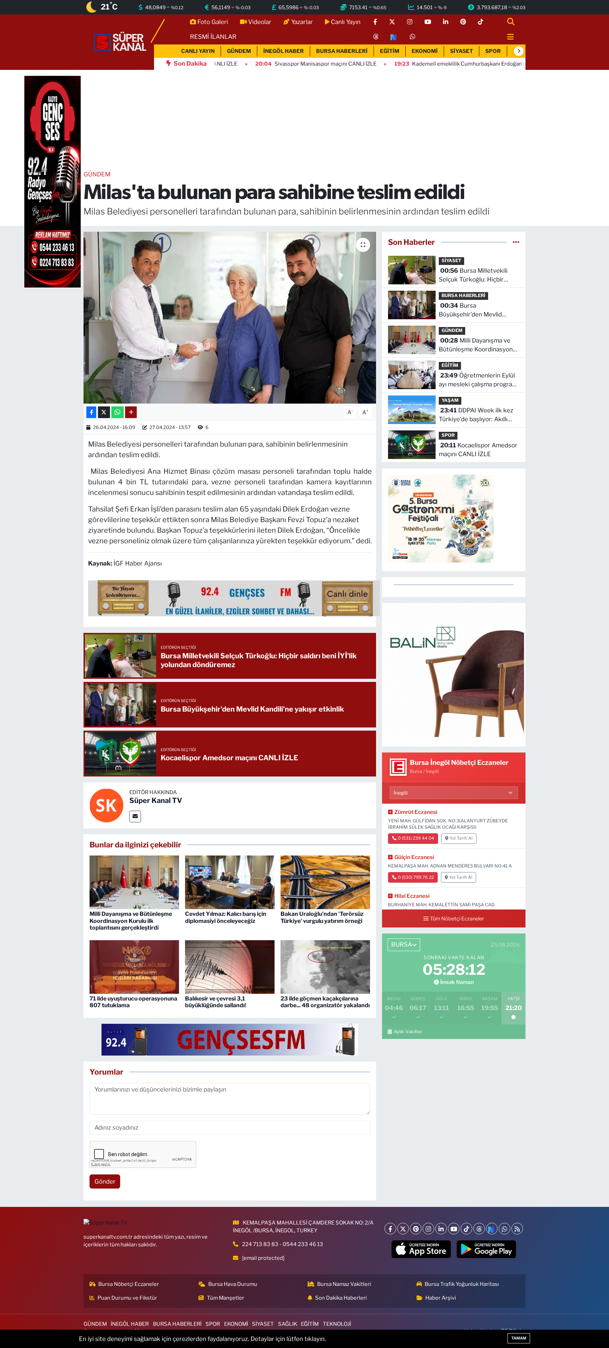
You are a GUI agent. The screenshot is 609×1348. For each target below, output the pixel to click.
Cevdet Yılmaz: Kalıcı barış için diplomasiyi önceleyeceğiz (225, 917)
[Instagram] (428, 1228)
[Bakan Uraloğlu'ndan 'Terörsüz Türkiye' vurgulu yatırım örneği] (325, 881)
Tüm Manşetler (225, 1298)
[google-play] (486, 1249)
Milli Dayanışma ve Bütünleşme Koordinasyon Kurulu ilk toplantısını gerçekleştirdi (131, 921)
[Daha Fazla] (131, 412)
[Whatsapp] (504, 1228)
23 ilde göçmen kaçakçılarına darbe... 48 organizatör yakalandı (325, 1002)
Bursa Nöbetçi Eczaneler (128, 1284)
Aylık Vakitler (408, 1031)
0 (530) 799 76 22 (416, 877)
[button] (519, 51)
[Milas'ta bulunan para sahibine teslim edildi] (230, 318)
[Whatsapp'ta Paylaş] (117, 412)
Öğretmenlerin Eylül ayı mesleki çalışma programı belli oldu (479, 380)
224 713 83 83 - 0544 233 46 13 (282, 1244)
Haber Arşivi (440, 1298)
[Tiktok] (466, 1228)
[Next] (492, 1228)
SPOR (493, 51)
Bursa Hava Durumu (232, 1284)
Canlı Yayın (346, 21)
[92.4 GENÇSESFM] (230, 1039)
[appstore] (421, 1249)
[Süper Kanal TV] (121, 41)
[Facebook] (390, 1228)
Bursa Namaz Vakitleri (344, 1284)
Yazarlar (302, 21)
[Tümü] (516, 242)
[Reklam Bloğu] (453, 674)
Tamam (518, 1338)
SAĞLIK (287, 1324)
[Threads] (479, 1228)
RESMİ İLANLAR (213, 36)
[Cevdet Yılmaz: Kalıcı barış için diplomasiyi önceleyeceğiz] (230, 881)
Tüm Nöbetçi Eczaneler (457, 918)
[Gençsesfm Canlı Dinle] (234, 598)
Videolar (259, 21)
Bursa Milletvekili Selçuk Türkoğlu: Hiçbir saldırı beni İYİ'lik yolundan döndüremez (475, 275)
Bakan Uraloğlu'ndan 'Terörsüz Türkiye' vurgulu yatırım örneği (322, 917)
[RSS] (517, 1228)
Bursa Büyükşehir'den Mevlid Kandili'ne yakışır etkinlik (473, 310)
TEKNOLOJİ (337, 1324)
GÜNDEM (239, 51)
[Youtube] (454, 1228)
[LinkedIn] (441, 1228)
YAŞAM (450, 400)
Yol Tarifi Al (461, 838)
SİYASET (461, 51)
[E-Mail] (135, 816)
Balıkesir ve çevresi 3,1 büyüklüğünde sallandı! (215, 1002)
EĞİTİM (389, 51)
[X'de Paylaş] (104, 412)
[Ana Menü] (507, 37)
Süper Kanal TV (155, 800)
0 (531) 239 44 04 (416, 838)
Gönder (105, 1181)
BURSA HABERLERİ (342, 51)
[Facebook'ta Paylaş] (91, 412)
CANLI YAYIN (198, 51)
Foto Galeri (212, 21)
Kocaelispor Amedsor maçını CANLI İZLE (478, 450)
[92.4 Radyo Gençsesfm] (52, 181)
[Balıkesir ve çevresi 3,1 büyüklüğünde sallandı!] (230, 966)
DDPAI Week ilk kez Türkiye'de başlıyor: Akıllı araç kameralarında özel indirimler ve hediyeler (476, 415)
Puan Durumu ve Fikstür (127, 1298)
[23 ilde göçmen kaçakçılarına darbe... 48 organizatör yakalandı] (325, 966)
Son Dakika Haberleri (341, 1298)
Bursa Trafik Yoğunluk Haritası (462, 1284)
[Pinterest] (416, 1228)
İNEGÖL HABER (283, 51)
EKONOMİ (425, 51)
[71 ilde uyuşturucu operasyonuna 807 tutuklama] (134, 966)
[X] (403, 1228)
